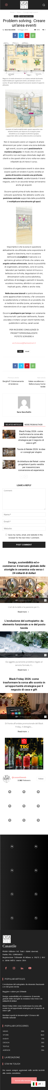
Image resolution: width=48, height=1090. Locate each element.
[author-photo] (24, 408)
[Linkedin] (22, 968)
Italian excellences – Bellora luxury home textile (36, 384)
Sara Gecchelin (10, 30)
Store (19, 12)
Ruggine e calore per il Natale (14, 992)
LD (16, 600)
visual (27, 351)
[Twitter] (21, 35)
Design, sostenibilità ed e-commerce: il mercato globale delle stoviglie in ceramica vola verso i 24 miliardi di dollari (22, 999)
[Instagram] (14, 968)
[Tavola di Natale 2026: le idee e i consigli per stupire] (9, 452)
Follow (41, 779)
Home (12, 12)
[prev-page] (21, 476)
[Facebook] (15, 35)
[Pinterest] (27, 35)
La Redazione (12, 1057)
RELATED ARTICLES (14, 425)
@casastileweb (19, 777)
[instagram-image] (10, 792)
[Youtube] (30, 968)
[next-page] (25, 476)
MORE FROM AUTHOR (33, 425)
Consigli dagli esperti (30, 12)
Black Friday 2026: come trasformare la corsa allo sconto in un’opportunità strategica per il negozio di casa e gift (31, 437)
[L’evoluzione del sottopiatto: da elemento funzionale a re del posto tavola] (24, 644)
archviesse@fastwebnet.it (24, 343)
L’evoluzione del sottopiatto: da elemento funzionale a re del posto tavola (24, 624)
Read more (22, 612)
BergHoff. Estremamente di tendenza (13, 382)
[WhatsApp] (32, 35)
